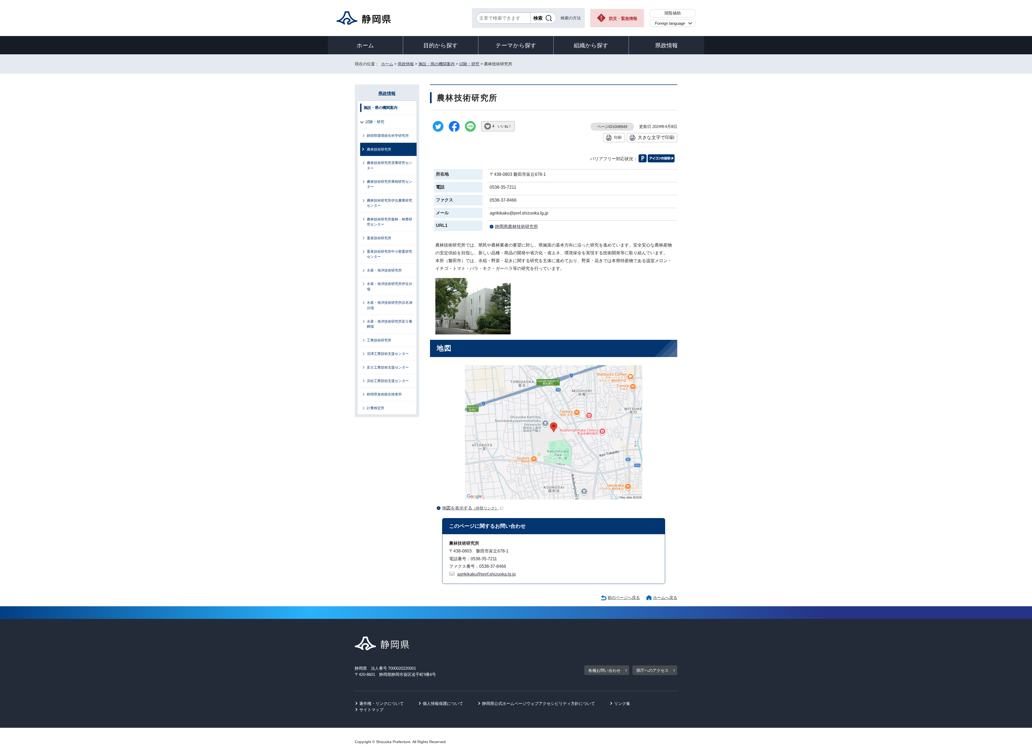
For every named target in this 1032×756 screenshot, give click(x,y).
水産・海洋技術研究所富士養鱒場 (389, 324)
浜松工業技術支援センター (388, 381)
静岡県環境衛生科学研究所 (388, 136)
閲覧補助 (673, 13)
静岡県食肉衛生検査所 (384, 394)
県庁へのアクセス (652, 670)
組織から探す (591, 45)
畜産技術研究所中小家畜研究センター (389, 254)
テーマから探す (516, 45)
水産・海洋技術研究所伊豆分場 (389, 286)
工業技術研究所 (379, 340)
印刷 (618, 137)
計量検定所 (375, 408)
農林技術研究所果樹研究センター (389, 184)
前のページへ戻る (624, 597)
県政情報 (666, 45)
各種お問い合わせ (604, 670)
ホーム (365, 45)
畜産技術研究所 (379, 238)
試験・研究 (469, 64)
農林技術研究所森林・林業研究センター (389, 221)
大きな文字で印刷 (656, 137)
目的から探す (440, 45)
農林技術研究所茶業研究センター (389, 165)
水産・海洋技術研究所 (384, 270)
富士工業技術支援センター (388, 367)
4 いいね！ (502, 126)
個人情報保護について (443, 703)
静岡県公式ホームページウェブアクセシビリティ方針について (538, 703)
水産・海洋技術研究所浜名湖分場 (389, 305)
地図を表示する (470, 508)
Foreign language (670, 23)
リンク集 (622, 703)
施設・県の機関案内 (436, 64)
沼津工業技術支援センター (388, 354)
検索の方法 (571, 18)
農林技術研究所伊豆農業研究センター (389, 203)
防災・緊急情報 (623, 18)
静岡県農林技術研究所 (516, 226)
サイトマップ (371, 709)
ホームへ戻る (665, 597)
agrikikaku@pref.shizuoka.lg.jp (486, 574)
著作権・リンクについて (381, 703)
